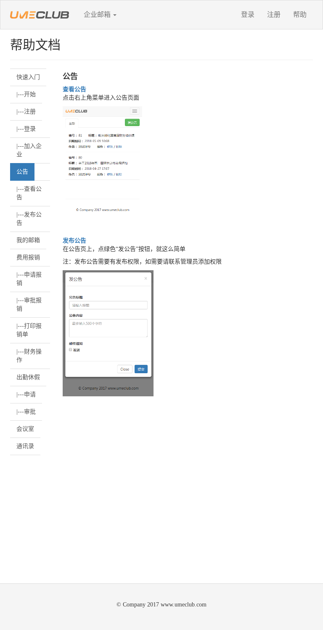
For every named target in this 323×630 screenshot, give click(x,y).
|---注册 (26, 111)
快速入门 (28, 77)
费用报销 (28, 257)
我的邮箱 (28, 240)
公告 (22, 172)
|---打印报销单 (29, 330)
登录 (247, 14)
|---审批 (26, 412)
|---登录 (26, 129)
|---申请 (26, 394)
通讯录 (25, 446)
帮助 (300, 14)
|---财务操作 (29, 355)
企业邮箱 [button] (98, 14)
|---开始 (26, 94)
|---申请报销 (29, 279)
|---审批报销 (29, 304)
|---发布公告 (29, 218)
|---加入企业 (29, 150)
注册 (274, 14)
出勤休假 (28, 377)
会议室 (25, 429)
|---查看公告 (29, 193)
